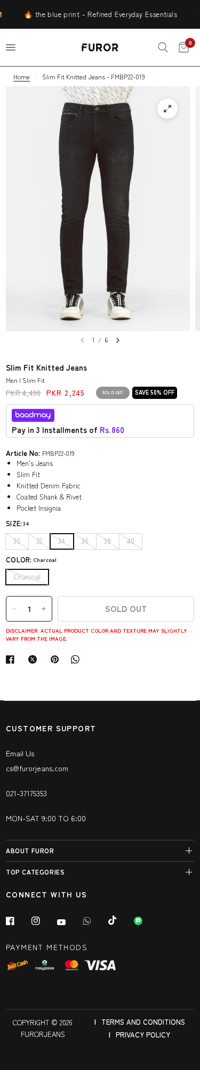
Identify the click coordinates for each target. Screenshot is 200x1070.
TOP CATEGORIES (35, 871)
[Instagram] (43, 921)
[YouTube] (69, 922)
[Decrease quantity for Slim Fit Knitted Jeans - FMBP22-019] (14, 609)
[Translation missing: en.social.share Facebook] (12, 659)
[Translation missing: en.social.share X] (34, 659)
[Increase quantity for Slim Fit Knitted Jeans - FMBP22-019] (44, 609)
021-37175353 (26, 793)
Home (21, 76)
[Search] (163, 47)
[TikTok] (120, 920)
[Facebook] (17, 921)
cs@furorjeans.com (37, 768)
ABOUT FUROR (30, 850)
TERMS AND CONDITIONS (143, 1022)
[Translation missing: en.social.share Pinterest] (57, 659)
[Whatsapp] (94, 921)
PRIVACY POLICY (143, 1035)
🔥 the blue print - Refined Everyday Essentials (95, 14)
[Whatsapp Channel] (145, 921)
